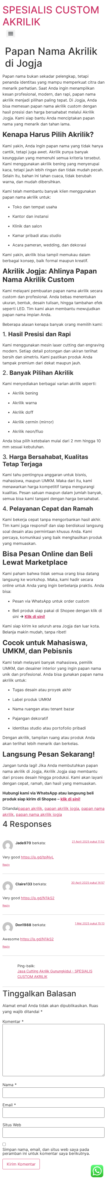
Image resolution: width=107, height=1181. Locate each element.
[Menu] (10, 33)
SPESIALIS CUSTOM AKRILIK (50, 16)
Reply (6, 864)
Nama (9, 1085)
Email (9, 1105)
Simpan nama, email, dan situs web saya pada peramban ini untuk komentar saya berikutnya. (46, 1151)
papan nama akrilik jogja (39, 814)
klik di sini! (70, 798)
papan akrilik (30, 808)
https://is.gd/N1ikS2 (37, 898)
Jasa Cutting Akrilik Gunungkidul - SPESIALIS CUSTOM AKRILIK (54, 974)
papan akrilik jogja (62, 808)
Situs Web (11, 1125)
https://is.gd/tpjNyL (37, 857)
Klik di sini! (35, 616)
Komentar (13, 1021)
